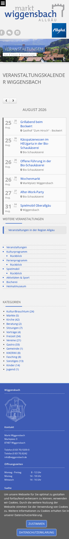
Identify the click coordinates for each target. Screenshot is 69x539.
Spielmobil (13, 269)
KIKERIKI (13, 353)
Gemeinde (14, 348)
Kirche (13, 319)
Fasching (13, 357)
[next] (13, 100)
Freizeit (13, 336)
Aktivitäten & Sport (17, 277)
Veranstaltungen (16, 247)
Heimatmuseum (16, 286)
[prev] (6, 100)
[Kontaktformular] (9, 33)
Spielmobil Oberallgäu (35, 205)
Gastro (13, 344)
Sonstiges (14, 361)
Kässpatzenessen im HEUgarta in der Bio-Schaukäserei (34, 143)
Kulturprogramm (16, 251)
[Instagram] (17, 33)
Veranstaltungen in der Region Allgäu (31, 230)
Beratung (14, 324)
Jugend (12, 369)
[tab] (34, 230)
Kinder (13, 365)
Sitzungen (14, 328)
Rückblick (16, 256)
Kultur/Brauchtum (20, 311)
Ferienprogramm (16, 260)
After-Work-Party (32, 192)
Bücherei (11, 282)
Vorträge (13, 332)
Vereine (13, 340)
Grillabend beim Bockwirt (31, 124)
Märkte (12, 315)
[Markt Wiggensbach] (34, 12)
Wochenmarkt (30, 179)
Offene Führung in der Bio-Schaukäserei (35, 163)
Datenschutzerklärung (36, 532)
